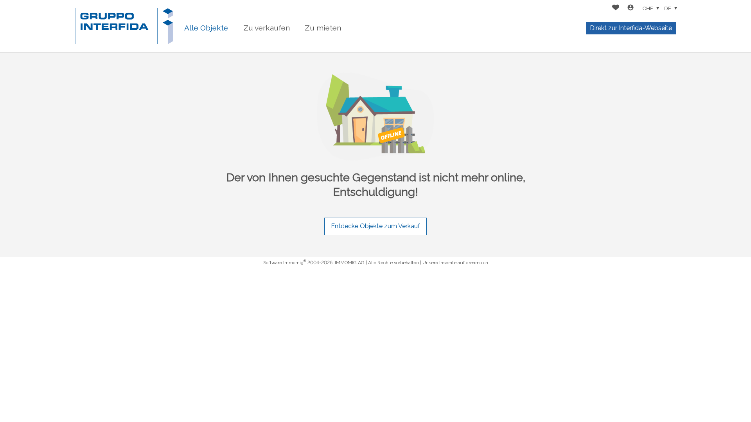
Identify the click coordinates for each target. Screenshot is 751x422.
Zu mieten (323, 27)
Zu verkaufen (266, 27)
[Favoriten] (615, 8)
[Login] (630, 8)
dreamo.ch (477, 262)
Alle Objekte (206, 27)
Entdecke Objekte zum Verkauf (375, 226)
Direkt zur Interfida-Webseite (631, 28)
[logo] (124, 26)
